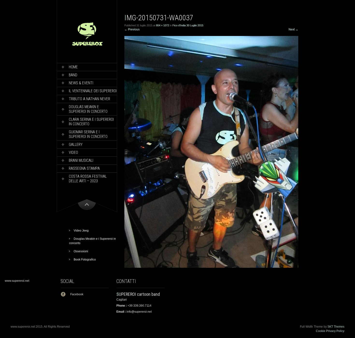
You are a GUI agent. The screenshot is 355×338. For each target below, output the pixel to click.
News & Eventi (81, 83)
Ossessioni (81, 251)
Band (73, 75)
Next (293, 29)
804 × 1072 (162, 25)
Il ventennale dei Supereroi (93, 91)
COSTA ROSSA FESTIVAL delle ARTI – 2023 (88, 178)
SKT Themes (335, 326)
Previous (132, 29)
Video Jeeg (81, 230)
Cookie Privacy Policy (330, 331)
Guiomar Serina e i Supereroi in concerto (88, 134)
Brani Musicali (81, 160)
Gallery (76, 144)
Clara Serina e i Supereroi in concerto (91, 121)
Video (73, 152)
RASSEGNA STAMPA (84, 168)
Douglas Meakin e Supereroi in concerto (88, 109)
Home (73, 67)
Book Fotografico (85, 259)
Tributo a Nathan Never (89, 99)
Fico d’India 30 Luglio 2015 (187, 25)
